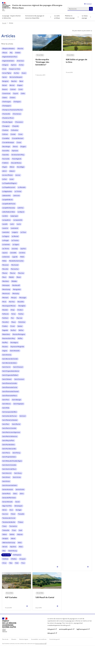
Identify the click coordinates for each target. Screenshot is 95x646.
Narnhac (12, 302)
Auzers (24, 73)
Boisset (4, 85)
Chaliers (12, 98)
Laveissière (5, 232)
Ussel (20, 530)
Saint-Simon (6, 477)
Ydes (10, 563)
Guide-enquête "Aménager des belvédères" (42, 62)
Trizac (14, 530)
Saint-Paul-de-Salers (8, 445)
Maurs (4, 277)
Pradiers (5, 326)
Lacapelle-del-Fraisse (8, 204)
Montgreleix (17, 289)
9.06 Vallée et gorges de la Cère (76, 60)
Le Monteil (15, 236)
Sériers (4, 510)
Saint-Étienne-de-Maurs (9, 396)
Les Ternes (5, 249)
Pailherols (5, 314)
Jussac (12, 179)
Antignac (5, 65)
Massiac (4, 273)
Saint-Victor (6, 481)
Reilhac (21, 330)
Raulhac (13, 330)
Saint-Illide (5, 408)
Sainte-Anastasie (7, 489)
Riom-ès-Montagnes (19, 334)
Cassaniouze (6, 93)
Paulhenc (5, 318)
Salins (22, 494)
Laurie (19, 224)
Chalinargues (6, 102)
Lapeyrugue (14, 216)
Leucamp (15, 249)
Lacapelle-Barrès (7, 200)
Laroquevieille (17, 220)
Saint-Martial (16, 424)
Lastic (12, 224)
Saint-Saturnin (6, 473)
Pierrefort (5, 322)
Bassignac (5, 81)
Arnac (4, 69)
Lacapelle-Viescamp (8, 208)
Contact (89, 4)
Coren (20, 134)
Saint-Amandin (14, 351)
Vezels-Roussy (12, 551)
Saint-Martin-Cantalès (9, 428)
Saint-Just (23, 416)
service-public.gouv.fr (66, 629)
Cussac (19, 142)
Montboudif (16, 285)
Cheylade (15, 126)
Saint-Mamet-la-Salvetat (9, 420)
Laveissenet (14, 228)
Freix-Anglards (16, 159)
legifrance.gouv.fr (82, 629)
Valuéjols (5, 538)
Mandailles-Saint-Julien (16, 261)
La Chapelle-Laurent (8, 187)
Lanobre (5, 216)
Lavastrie (5, 228)
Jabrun (4, 171)
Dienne (15, 147)
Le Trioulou (15, 240)
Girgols (4, 167)
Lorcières (22, 253)
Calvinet (13, 89)
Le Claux (23, 232)
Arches (21, 65)
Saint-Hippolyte (19, 404)
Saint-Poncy (16, 453)
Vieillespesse (17, 555)
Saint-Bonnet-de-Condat (10, 359)
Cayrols (15, 93)
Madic (22, 257)
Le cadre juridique (57, 17)
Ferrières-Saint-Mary (18, 155)
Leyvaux (4, 253)
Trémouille (5, 530)
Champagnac (6, 106)
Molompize (5, 285)
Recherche (91, 9)
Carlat (21, 89)
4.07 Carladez (11, 597)
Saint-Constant (19, 379)
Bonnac (12, 85)
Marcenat (5, 265)
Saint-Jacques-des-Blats (9, 412)
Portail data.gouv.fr (54, 639)
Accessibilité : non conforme (38, 639)
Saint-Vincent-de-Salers (9, 485)
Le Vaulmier (6, 245)
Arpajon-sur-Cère (14, 69)
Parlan (13, 314)
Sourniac (5, 514)
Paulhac (20, 314)
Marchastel (14, 265)
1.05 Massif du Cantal (44, 597)
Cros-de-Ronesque (8, 142)
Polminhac (21, 322)
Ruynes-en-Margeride (17, 347)
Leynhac (23, 249)
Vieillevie (5, 559)
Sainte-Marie (6, 494)
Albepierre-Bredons (8, 49)
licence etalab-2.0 (40, 643)
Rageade (5, 330)
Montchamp (6, 289)
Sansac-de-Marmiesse (9, 498)
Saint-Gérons (6, 404)
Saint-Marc (5, 424)
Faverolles (5, 155)
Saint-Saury (18, 473)
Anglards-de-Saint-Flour (9, 57)
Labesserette (6, 196)
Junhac (4, 179)
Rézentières (6, 334)
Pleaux (13, 322)
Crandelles (5, 138)
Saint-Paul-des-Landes (9, 449)
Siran (11, 510)
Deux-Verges (6, 147)
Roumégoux (14, 343)
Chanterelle (6, 114)
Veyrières (13, 547)
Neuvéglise (21, 306)
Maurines (21, 273)
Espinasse (15, 151)
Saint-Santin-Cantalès (9, 465)
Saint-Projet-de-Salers (9, 457)
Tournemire (13, 526)
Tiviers (4, 526)
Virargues (22, 559)
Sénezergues (18, 506)
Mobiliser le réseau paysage (70, 17)
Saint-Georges (16, 400)
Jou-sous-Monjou (7, 175)
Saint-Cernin (6, 367)
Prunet (12, 326)
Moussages (22, 298)
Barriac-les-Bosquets (16, 77)
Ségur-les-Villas (7, 506)
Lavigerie (15, 232)
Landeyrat (21, 212)
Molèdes (14, 281)
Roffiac (20, 338)
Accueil (4, 23)
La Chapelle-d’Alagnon (9, 183)
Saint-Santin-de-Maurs (9, 469)
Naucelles (21, 302)
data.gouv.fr (51, 633)
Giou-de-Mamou (16, 163)
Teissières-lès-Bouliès (8, 522)
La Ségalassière (7, 191)
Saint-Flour (5, 400)
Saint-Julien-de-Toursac (9, 416)
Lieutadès (13, 253)
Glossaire (13, 639)
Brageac (19, 85)
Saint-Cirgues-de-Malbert (10, 375)
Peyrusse (19, 318)
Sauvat (17, 502)
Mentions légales (23, 639)
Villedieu (14, 559)
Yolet (16, 563)
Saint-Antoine (6, 355)
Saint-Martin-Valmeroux (9, 436)
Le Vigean (16, 245)
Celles (23, 93)
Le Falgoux (5, 236)
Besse (21, 81)
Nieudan (5, 310)
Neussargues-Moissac (8, 306)
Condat (13, 134)
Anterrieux (20, 61)
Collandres (14, 130)
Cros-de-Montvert (17, 138)
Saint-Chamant (18, 367)
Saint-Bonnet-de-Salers (9, 363)
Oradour (20, 310)
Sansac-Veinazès (7, 502)
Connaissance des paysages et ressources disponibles (34, 17)
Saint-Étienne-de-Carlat (9, 387)
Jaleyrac (12, 171)
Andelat (17, 53)
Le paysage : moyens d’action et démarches (11, 17)
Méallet (11, 277)
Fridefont (5, 163)
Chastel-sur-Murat (8, 118)
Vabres (4, 534)
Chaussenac (19, 122)
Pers (12, 318)
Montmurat (6, 294)
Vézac (21, 547)
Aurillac (16, 73)
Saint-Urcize (17, 477)
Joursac (18, 175)
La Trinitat (18, 191)
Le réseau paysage (85, 17)
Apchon (13, 65)
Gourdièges (20, 167)
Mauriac (12, 273)
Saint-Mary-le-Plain (8, 440)
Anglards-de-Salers (8, 61)
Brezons (4, 89)
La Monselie (21, 187)
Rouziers (5, 347)
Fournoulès (5, 159)
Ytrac (23, 563)
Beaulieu (14, 81)
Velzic (20, 543)
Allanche (20, 49)
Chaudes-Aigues (7, 122)
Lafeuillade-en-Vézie (8, 212)
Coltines (5, 134)
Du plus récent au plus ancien (81, 31)
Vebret (13, 538)
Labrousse (16, 196)
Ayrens (4, 77)
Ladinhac (20, 208)
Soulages (18, 510)
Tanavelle (21, 514)
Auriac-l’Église (6, 73)
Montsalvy (16, 294)
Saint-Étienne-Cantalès (9, 383)
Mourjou (13, 298)
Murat (4, 302)
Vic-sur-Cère (6, 555)
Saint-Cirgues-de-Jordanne (10, 371)
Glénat (12, 167)
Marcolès (5, 269)
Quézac (20, 326)
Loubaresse (5, 257)
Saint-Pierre (6, 453)
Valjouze (19, 534)
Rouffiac (5, 343)
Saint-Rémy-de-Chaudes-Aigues (12, 461)
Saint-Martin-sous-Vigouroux (11, 432)
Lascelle (4, 224)
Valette (12, 534)
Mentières (5, 281)
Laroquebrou (6, 220)
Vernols (4, 547)
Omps (12, 310)
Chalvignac (17, 102)
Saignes (4, 351)
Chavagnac (5, 126)
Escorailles (5, 151)
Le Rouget (5, 240)
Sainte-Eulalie (20, 489)
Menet (19, 277)
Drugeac (23, 147)
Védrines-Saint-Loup (8, 543)
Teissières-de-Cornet (8, 518)
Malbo (4, 261)
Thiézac (20, 522)
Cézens (4, 98)
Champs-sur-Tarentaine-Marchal (12, 110)
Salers (15, 494)
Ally (11, 53)
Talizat (13, 514)
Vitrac (4, 563)
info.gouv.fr (51, 629)
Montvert (5, 298)
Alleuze (4, 53)
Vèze (3, 551)
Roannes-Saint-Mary (8, 338)
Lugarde (14, 257)
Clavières (5, 130)
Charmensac (17, 114)
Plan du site (5, 639)
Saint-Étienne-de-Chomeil (10, 391)
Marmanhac (15, 269)
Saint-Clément (7, 379)
